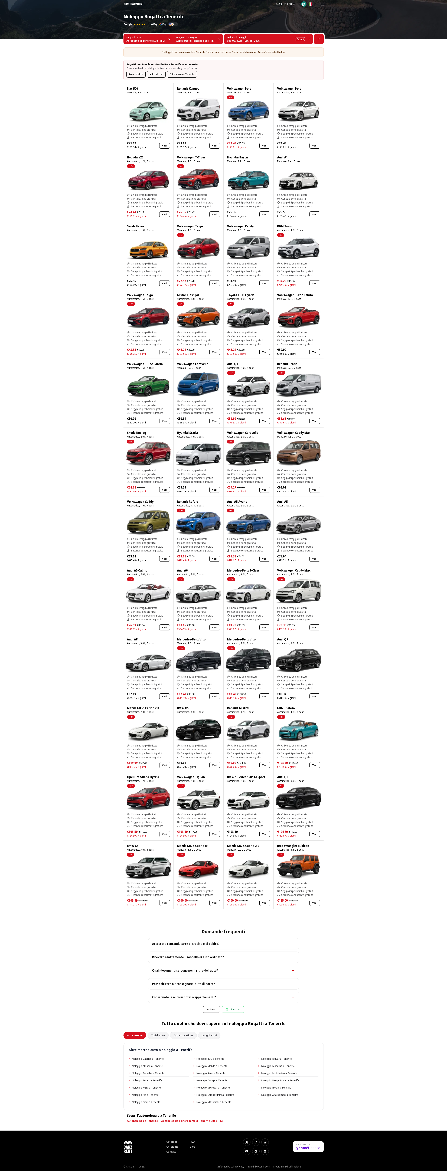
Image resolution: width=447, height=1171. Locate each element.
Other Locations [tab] (183, 1035)
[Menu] (322, 4)
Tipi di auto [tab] (158, 1035)
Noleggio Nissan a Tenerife (147, 1066)
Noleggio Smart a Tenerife (147, 1080)
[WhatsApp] (303, 4)
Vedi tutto (211, 1009)
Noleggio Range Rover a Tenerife (280, 1080)
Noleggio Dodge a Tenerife (211, 1080)
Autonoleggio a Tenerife (142, 1120)
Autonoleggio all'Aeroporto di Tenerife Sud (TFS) (192, 1120)
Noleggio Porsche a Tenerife (148, 1073)
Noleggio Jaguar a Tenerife (276, 1058)
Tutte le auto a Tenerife (181, 74)
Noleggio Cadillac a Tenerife (148, 1058)
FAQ (192, 1141)
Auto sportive (136, 74)
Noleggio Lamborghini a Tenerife (215, 1094)
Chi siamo (172, 1146)
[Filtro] (319, 39)
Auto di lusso (156, 74)
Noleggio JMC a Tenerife (210, 1058)
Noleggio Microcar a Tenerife (213, 1087)
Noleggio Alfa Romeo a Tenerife (279, 1094)
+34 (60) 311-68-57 (284, 4)
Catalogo (172, 1141)
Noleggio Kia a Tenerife (145, 1094)
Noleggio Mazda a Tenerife (211, 1066)
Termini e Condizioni (259, 1166)
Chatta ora (235, 1009)
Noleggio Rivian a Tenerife (276, 1087)
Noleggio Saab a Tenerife (210, 1073)
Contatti (171, 1151)
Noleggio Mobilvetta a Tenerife (279, 1073)
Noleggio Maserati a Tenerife (278, 1066)
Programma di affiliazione (287, 1166)
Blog (192, 1146)
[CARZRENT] (136, 4)
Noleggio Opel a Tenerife (146, 1102)
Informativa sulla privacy (230, 1166)
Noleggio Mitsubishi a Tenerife (213, 1102)
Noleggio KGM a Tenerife (146, 1087)
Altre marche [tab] (134, 1035)
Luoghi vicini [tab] (209, 1035)
